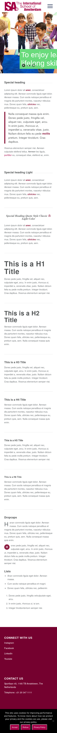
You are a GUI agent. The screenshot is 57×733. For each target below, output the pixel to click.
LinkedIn (8, 653)
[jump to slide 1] (27, 66)
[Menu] (48, 6)
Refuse (26, 727)
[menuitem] (48, 6)
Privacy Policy (39, 727)
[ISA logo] (23, 6)
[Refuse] (53, 720)
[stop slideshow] (33, 65)
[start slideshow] (24, 65)
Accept (14, 727)
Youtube (8, 658)
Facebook (9, 648)
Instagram (9, 642)
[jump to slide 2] (30, 66)
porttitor (8, 155)
